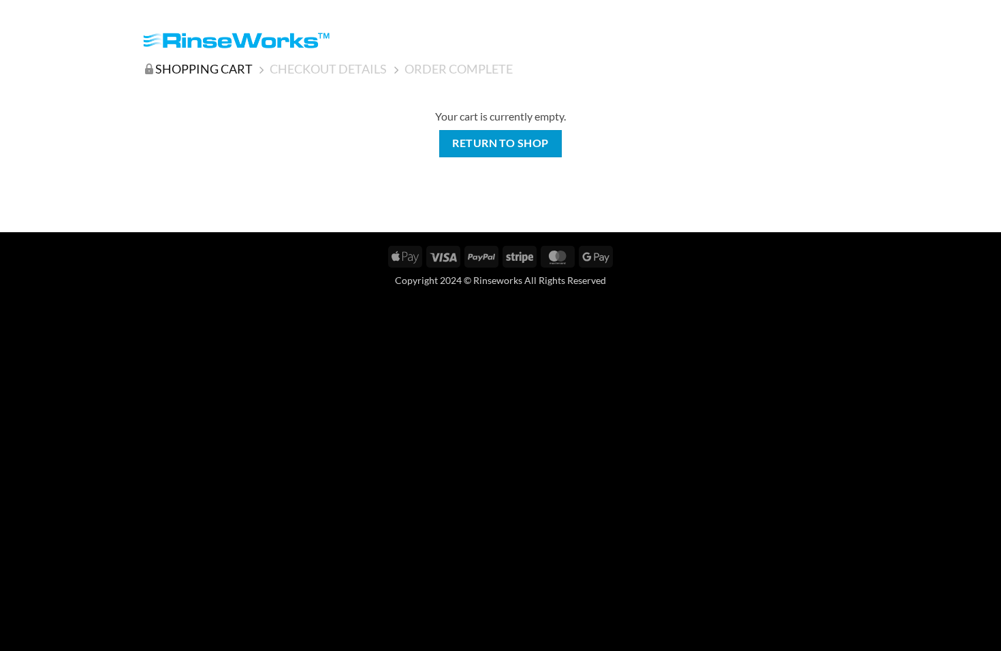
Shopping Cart (204, 68)
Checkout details (328, 68)
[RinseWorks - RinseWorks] (236, 40)
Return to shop (500, 143)
